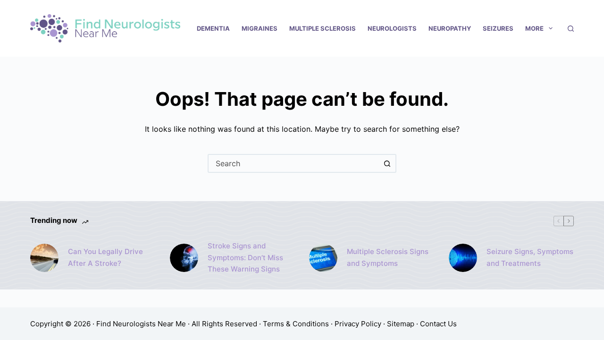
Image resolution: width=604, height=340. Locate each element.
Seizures (498, 28)
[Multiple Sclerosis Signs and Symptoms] (323, 258)
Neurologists (392, 28)
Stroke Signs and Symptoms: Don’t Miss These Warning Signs (245, 257)
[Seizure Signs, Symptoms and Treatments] (463, 258)
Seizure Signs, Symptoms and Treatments (530, 257)
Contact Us (438, 323)
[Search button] (386, 163)
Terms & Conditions (296, 323)
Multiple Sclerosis (322, 28)
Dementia (213, 28)
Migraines (259, 28)
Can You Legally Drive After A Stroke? (105, 257)
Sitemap (400, 323)
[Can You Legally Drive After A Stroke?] (44, 258)
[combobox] (293, 163)
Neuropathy (449, 28)
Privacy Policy (358, 323)
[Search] (571, 29)
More (534, 28)
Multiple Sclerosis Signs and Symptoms (387, 257)
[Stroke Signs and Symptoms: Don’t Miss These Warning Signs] (184, 258)
